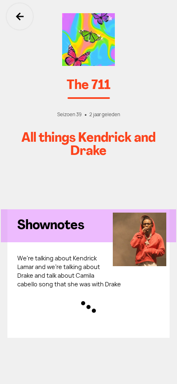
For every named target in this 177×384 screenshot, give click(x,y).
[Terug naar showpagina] (88, 39)
